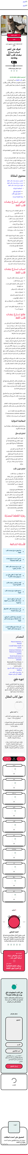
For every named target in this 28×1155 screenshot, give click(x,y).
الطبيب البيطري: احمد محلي (10, 44)
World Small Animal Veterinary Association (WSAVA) (14, 658)
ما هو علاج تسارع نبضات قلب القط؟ (13, 592)
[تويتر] (17, 944)
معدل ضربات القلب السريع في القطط (14, 669)
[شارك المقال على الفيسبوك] (17, 71)
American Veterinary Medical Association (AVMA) (15, 652)
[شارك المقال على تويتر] (14, 71)
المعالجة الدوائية (17, 188)
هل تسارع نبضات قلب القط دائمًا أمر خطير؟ (13, 568)
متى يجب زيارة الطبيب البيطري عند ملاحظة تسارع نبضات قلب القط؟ (12, 619)
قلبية (14, 39)
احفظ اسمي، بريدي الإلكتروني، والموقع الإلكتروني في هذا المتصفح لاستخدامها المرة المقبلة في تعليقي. (14, 1058)
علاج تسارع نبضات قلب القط (15, 185)
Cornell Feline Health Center (15, 647)
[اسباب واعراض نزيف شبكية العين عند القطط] (14, 955)
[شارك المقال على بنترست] (11, 71)
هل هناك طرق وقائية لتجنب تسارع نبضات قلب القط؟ (13, 628)
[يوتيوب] (8, 944)
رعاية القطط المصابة (18, 197)
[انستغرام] (11, 944)
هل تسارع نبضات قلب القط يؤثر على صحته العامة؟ (12, 610)
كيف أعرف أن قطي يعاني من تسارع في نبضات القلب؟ (13, 576)
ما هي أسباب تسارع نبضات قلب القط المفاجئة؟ (13, 560)
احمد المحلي (14, 931)
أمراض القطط (14, 35)
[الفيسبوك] (20, 944)
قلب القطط (19, 80)
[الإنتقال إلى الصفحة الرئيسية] (13, 5)
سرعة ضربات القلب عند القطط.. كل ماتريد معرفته (14, 673)
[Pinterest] (14, 944)
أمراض (13, 910)
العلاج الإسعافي (17, 191)
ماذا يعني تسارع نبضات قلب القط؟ (13, 551)
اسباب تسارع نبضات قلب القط (15, 183)
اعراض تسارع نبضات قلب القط (15, 181)
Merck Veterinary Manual (16, 643)
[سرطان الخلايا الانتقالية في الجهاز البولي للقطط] (14, 966)
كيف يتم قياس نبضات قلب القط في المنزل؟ (13, 584)
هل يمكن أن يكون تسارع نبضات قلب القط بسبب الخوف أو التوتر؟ (12, 601)
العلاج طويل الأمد (16, 194)
